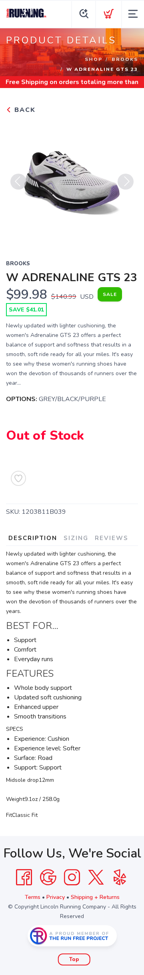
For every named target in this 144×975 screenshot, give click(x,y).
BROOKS (125, 59)
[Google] (48, 877)
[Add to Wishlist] (18, 478)
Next (126, 182)
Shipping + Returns (95, 897)
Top (74, 959)
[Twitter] (96, 877)
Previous (18, 182)
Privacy (55, 897)
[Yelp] (120, 877)
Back (24, 110)
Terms (32, 897)
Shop (93, 59)
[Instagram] (72, 877)
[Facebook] (24, 877)
